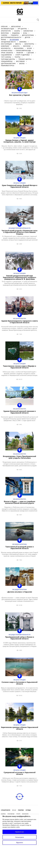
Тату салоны (6, 57)
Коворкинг (5, 46)
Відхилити (19, 842)
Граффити (14, 35)
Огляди (28, 810)
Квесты (18, 44)
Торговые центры (8, 59)
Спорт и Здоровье (23, 55)
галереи (4, 35)
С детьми (30, 52)
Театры (17, 57)
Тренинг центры (24, 59)
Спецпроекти (5, 810)
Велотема (5, 33)
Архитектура (6, 31)
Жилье (3, 39)
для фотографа (28, 35)
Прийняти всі (19, 832)
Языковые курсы (7, 65)
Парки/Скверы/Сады (23, 50)
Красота (16, 46)
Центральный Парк (8, 63)
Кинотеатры (29, 44)
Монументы (5, 48)
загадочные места (8, 42)
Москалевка (18, 48)
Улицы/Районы (6, 61)
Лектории (26, 46)
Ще (19, 796)
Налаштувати (19, 837)
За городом (14, 39)
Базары (17, 31)
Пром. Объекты (7, 52)
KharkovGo (19, 12)
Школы (21, 63)
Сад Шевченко (6, 55)
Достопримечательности (11, 37)
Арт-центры (22, 29)
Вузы (25, 33)
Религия (19, 52)
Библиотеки (28, 31)
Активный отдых (7, 29)
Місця (14, 810)
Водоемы (16, 33)
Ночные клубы (6, 50)
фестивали (20, 61)
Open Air (4, 26)
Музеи (29, 48)
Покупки (21, 810)
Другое (27, 37)
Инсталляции (6, 44)
